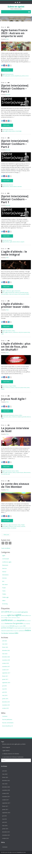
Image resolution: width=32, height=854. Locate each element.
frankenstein (9, 623)
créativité (15, 620)
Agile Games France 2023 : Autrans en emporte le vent (14, 33)
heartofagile (19, 131)
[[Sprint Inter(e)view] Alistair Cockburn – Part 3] (16, 101)
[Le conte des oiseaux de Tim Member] (16, 497)
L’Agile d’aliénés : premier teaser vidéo (15, 305)
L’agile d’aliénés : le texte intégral (14, 253)
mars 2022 (4, 653)
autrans (13, 75)
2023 (4, 75)
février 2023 (5, 647)
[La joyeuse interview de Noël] (16, 441)
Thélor (7, 39)
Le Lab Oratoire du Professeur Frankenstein (12, 757)
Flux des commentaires (7, 722)
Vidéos (13, 330)
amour (10, 416)
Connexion (4, 716)
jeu (20, 75)
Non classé (9, 240)
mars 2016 (4, 695)
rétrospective (15, 630)
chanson (10, 332)
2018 (4, 526)
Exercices (4, 568)
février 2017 (5, 676)
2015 (3, 612)
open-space (18, 628)
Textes (19, 525)
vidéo (2, 334)
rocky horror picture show (15, 294)
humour (28, 623)
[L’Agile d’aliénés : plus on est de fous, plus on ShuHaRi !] (16, 359)
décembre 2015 (6, 702)
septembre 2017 (6, 673)
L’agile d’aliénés (6, 750)
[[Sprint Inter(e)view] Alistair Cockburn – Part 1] (16, 212)
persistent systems (24, 627)
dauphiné (17, 75)
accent (4, 416)
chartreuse (14, 416)
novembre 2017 (6, 666)
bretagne (6, 617)
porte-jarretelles (4, 294)
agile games (7, 75)
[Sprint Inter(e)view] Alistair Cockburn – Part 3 (14, 88)
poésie (23, 75)
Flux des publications (7, 719)
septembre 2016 (6, 682)
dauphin (22, 241)
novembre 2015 (6, 705)
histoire (24, 623)
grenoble (22, 292)
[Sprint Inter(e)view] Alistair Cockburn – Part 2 (14, 144)
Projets (10, 386)
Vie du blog (5, 603)
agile (4, 131)
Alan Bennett (11, 292)
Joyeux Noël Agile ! (13, 399)
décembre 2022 (6, 650)
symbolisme (4, 528)
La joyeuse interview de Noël (15, 429)
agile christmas (8, 472)
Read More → (7, 70)
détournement (27, 472)
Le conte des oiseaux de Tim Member (15, 485)
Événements (8, 74)
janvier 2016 (5, 698)
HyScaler (24, 852)
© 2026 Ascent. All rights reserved (8, 852)
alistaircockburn (11, 131)
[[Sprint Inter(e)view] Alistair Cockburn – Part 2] (16, 157)
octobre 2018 (5, 663)
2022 (4, 292)
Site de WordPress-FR (7, 726)
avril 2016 (4, 692)
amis (7, 416)
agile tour (11, 615)
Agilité (3, 74)
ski (30, 416)
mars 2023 (4, 644)
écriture (12, 387)
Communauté (5, 129)
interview (19, 186)
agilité (6, 131)
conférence (17, 292)
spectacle (23, 294)
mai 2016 (4, 689)
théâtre (27, 294)
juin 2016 (4, 686)
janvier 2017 (5, 679)
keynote (26, 292)
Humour (17, 415)
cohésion (18, 617)
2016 (7, 611)
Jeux (12, 74)
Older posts (5, 534)
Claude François (19, 472)
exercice (3, 623)
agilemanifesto (6, 186)
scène (28, 387)
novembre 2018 (6, 660)
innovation (3, 626)
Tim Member (13, 528)
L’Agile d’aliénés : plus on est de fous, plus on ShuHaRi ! (15, 346)
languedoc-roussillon (19, 626)
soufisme (23, 526)
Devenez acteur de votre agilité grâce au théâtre (14, 744)
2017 (10, 612)
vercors (27, 75)
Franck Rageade (6, 747)
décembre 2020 (6, 657)
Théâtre (14, 386)
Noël (28, 416)
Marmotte (8, 94)
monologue (10, 628)
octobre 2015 (5, 708)
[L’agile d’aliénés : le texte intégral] (16, 264)
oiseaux (18, 526)
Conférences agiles (9, 291)
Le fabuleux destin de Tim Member (10, 753)
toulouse (11, 633)
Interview (11, 129)
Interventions (8, 330)
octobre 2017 (5, 669)
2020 (4, 472)
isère (11, 626)
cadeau (14, 472)
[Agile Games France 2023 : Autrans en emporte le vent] (16, 46)
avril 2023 (4, 640)
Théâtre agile (5, 597)
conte (15, 526)
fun (2, 474)
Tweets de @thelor (5, 548)
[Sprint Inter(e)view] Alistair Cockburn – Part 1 (14, 199)
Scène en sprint (16, 6)
